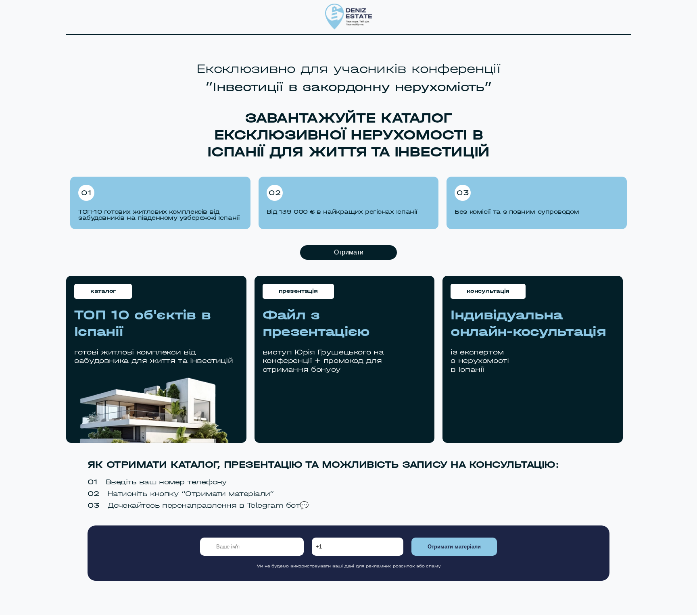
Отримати (348, 252)
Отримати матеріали (454, 547)
